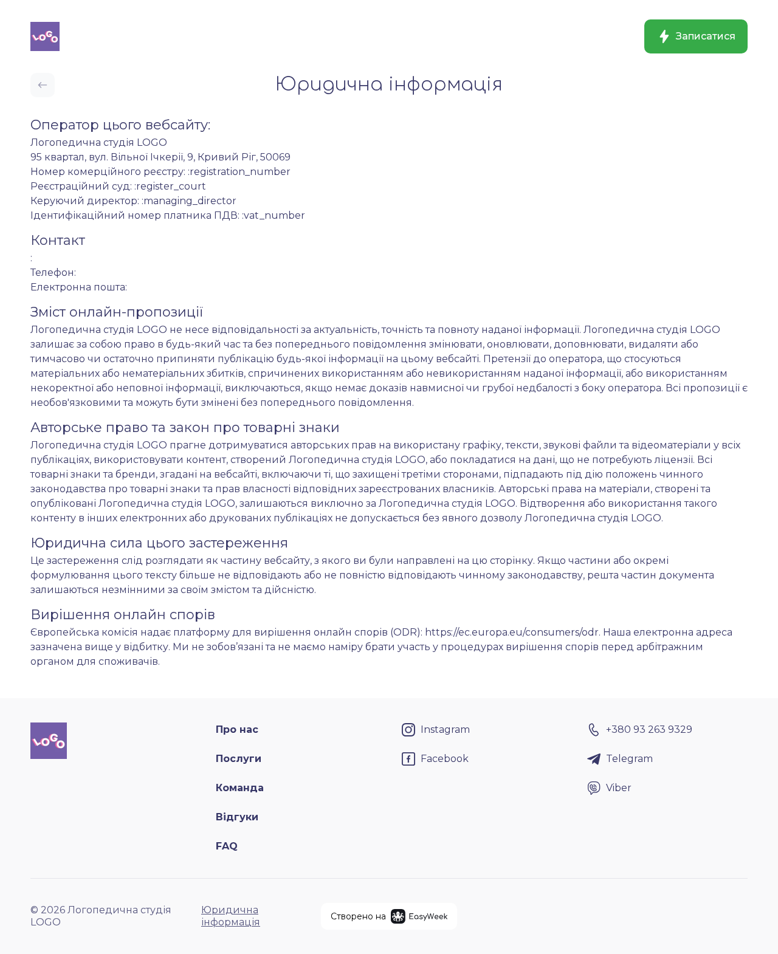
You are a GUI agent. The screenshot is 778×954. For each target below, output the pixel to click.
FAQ (227, 846)
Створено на (358, 916)
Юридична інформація (230, 916)
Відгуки (237, 817)
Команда (240, 788)
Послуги (238, 758)
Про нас (237, 729)
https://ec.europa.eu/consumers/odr (512, 632)
